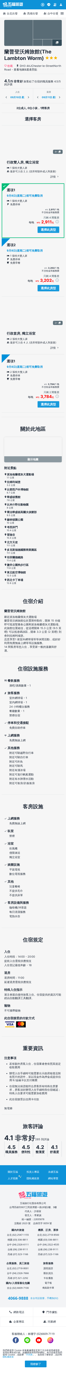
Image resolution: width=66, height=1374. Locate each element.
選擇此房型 (48, 229)
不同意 (29, 1354)
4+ (56, 151)
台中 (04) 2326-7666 (18, 1273)
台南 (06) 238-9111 (18, 1249)
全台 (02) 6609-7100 (18, 1287)
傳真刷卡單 (48, 1287)
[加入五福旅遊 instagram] (50, 1340)
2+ (56, 322)
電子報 (48, 1282)
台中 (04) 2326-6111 (18, 1244)
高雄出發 (30, 13)
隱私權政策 (33, 1178)
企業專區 (16, 1321)
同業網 (49, 1321)
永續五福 (53, 1171)
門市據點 (49, 1312)
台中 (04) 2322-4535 (48, 1244)
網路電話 (16, 1312)
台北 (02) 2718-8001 (18, 1268)
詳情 (53, 176)
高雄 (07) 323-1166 (18, 1254)
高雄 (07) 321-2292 (18, 1278)
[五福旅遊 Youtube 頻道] (39, 1340)
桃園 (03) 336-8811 (18, 1239)
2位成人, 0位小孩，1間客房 (33, 108)
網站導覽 (53, 1178)
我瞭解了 (35, 1364)
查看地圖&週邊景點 (25, 69)
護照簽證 (48, 1268)
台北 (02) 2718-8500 (48, 1234)
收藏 (10, 65)
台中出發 (50, 13)
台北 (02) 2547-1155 (18, 1234)
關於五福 (13, 1171)
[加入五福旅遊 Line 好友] (48, 4)
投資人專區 (33, 1171)
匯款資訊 (48, 1273)
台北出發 (10, 13)
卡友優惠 (48, 1278)
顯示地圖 (33, 459)
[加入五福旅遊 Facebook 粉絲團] (16, 1340)
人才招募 (13, 1178)
